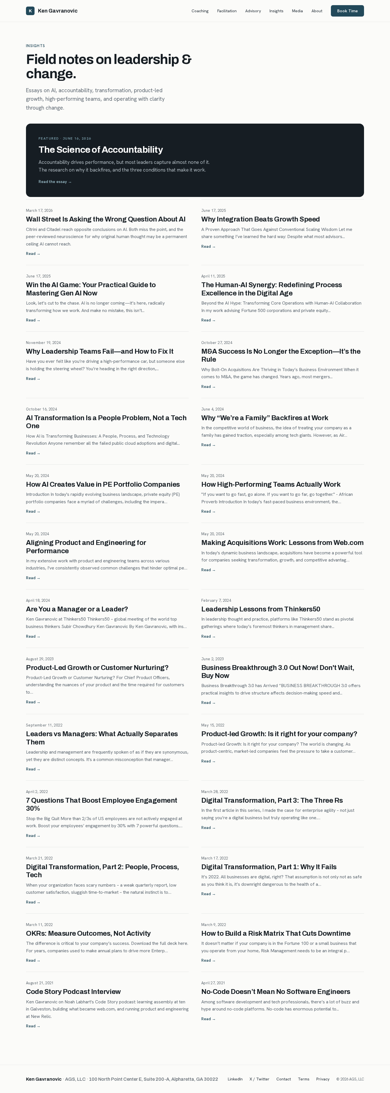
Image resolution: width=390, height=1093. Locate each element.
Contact (283, 1079)
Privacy (322, 1079)
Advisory (253, 10)
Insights (277, 10)
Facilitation (227, 10)
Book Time (347, 10)
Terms (303, 1079)
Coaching (200, 10)
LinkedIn (235, 1079)
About (316, 10)
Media (297, 10)
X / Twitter (260, 1079)
